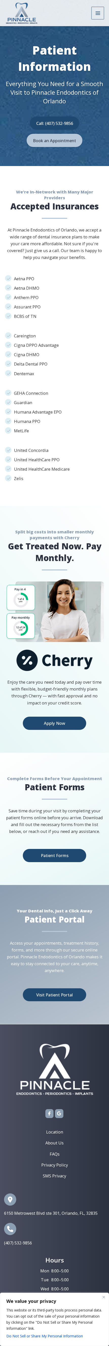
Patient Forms (54, 855)
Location (54, 1132)
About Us (54, 1143)
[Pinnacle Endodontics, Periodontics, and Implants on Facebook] (49, 1113)
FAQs (55, 1154)
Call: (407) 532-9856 (54, 123)
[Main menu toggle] (98, 13)
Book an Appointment (54, 140)
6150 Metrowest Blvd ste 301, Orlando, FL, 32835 (51, 1213)
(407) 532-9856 (18, 1243)
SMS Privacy (54, 1176)
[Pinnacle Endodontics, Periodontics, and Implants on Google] (59, 1113)
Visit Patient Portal (54, 995)
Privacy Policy (54, 1165)
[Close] (104, 1297)
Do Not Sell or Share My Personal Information (44, 1336)
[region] (54, 1319)
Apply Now (54, 723)
